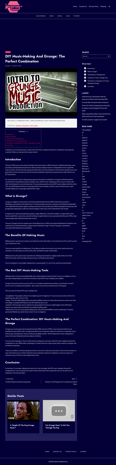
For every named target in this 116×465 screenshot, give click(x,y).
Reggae (84, 228)
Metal (60, 16)
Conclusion (9, 145)
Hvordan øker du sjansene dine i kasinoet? (95, 102)
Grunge (8, 52)
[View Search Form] (109, 6)
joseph (8, 65)
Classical (85, 156)
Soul (83, 236)
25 (83, 132)
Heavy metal (86, 187)
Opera (84, 218)
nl (82, 207)
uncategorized (86, 241)
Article (84, 148)
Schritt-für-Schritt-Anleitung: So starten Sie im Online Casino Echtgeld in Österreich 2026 (96, 108)
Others (77, 16)
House (84, 192)
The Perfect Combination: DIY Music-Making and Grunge (23, 143)
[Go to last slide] (10, 417)
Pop (83, 223)
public (84, 226)
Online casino (86, 215)
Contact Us (83, 6)
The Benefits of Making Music (15, 138)
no (83, 210)
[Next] (72, 417)
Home (75, 6)
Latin (83, 205)
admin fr (84, 140)
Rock (52, 16)
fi (82, 174)
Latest (84, 202)
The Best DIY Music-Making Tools (16, 141)
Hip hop (84, 189)
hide (26, 131)
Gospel (84, 182)
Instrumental (86, 197)
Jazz (68, 16)
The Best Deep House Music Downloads (17, 380)
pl (82, 220)
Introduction (10, 134)
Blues (84, 151)
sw (83, 239)
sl (82, 233)
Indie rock (85, 195)
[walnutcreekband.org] (13, 6)
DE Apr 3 (85, 161)
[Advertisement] (58, 32)
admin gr (85, 143)
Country (84, 158)
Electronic (41, 16)
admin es (85, 138)
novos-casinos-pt (87, 213)
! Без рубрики (86, 130)
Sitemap (103, 6)
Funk (83, 179)
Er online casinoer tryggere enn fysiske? (94, 120)
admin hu (85, 145)
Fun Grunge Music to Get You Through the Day (57, 426)
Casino (84, 153)
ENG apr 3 (85, 169)
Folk (83, 176)
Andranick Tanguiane (22, 125)
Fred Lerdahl (34, 125)
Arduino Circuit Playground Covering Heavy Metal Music (61, 381)
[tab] (37, 434)
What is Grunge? (11, 136)
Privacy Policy (93, 6)
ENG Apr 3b (86, 171)
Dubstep (84, 163)
